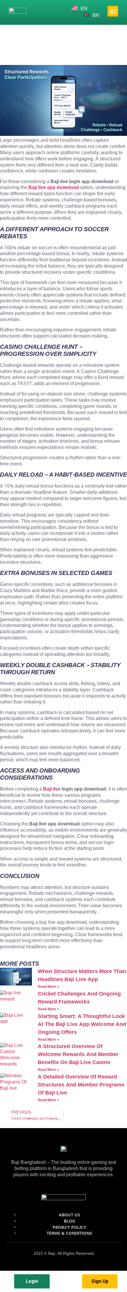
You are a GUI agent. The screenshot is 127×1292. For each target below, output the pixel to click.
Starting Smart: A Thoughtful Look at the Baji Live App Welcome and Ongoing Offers (82, 1024)
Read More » (48, 987)
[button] (113, 11)
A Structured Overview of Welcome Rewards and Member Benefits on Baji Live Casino (78, 1054)
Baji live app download (53, 188)
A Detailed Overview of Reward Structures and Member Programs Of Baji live (81, 1085)
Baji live (52, 789)
